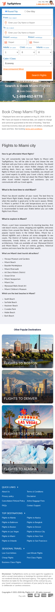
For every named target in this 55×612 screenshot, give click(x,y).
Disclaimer (31, 496)
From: (9, 18)
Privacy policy (8, 496)
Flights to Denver (34, 527)
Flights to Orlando (9, 541)
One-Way (30, 11)
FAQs (4, 505)
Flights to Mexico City (36, 531)
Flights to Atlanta (9, 518)
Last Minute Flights (35, 553)
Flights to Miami (8, 536)
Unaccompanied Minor (13, 69)
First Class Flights (34, 558)
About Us (6, 491)
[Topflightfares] (11, 3)
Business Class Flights (11, 562)
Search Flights (39, 75)
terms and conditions (33, 129)
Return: (35, 37)
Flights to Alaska (34, 518)
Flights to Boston (9, 527)
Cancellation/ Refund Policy (13, 501)
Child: (26, 47)
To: (8, 28)
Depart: (10, 37)
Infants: (42, 47)
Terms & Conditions (35, 491)
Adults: (9, 47)
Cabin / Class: (9, 59)
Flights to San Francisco (37, 541)
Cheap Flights (7, 558)
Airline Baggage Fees (36, 501)
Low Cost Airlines (9, 553)
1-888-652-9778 (28, 96)
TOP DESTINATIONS (13, 513)
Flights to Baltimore (10, 522)
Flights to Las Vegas (10, 531)
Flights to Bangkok (34, 522)
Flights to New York (35, 536)
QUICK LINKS (9, 487)
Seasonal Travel (13, 548)
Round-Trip (12, 11)
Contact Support (33, 505)
